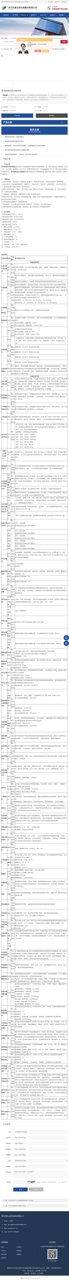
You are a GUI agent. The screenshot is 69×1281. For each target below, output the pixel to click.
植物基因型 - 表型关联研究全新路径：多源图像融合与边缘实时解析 (25, 145)
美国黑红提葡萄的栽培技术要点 (14, 141)
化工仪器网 (40, 1273)
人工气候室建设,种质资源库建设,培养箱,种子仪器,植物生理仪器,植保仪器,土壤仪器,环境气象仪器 (36, 38)
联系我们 (64, 2)
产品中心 (23, 15)
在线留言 (57, 2)
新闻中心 (34, 15)
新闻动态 (19, 1250)
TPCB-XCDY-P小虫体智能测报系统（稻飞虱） (21, 1200)
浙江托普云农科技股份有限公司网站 (19, 2)
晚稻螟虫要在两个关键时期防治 (14, 137)
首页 (11, 49)
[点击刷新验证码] (31, 1181)
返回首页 (50, 2)
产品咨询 (17, 115)
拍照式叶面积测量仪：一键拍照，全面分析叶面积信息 (21, 154)
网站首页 (6, 15)
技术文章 (43, 15)
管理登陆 (26, 1273)
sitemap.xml (30, 1270)
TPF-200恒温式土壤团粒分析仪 (17, 1206)
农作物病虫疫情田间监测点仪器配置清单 (17, 150)
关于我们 (15, 15)
